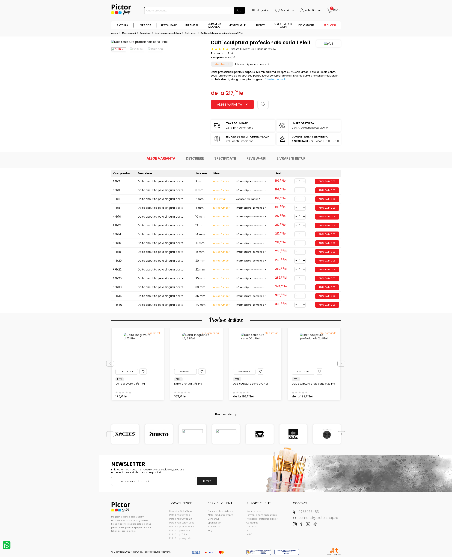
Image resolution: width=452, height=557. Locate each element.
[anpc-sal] (259, 552)
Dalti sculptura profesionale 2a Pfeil (297, 383)
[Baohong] (259, 434)
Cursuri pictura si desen (220, 511)
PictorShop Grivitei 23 (180, 518)
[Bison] (293, 434)
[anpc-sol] (286, 552)
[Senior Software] (332, 550)
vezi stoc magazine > (248, 199)
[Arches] (125, 434)
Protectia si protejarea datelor (261, 518)
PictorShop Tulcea (179, 534)
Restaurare (169, 25)
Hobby (260, 25)
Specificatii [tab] (225, 158)
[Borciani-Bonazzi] (327, 434)
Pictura (122, 25)
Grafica (145, 25)
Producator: (219, 53)
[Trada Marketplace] (336, 550)
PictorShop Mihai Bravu (181, 526)
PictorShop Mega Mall (180, 538)
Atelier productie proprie (220, 514)
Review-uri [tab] (256, 158)
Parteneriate (214, 526)
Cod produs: (219, 57)
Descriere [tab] (195, 158)
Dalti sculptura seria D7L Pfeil (233, 383)
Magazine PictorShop (180, 511)
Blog (210, 530)
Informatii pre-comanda (251, 64)
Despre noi (252, 526)
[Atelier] (226, 434)
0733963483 (309, 511)
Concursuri (213, 518)
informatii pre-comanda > (251, 181)
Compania (252, 522)
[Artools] (192, 434)
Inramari (191, 25)
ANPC (249, 534)
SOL (248, 530)
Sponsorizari (214, 522)
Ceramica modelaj (214, 25)
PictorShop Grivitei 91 (180, 514)
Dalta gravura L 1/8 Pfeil (171, 383)
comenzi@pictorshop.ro (318, 517)
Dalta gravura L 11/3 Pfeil (112, 383)
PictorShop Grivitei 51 (180, 530)
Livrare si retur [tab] (291, 158)
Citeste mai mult (275, 79)
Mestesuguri (237, 25)
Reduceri (329, 25)
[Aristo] (159, 434)
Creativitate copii (283, 25)
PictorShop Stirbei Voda (181, 522)
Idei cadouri (306, 25)
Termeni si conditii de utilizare (262, 514)
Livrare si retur (253, 511)
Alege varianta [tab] (161, 158)
